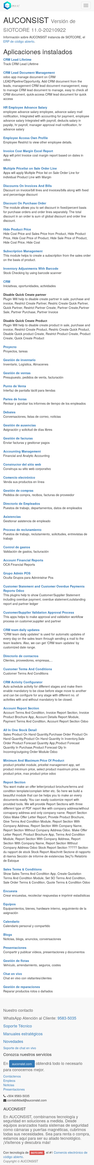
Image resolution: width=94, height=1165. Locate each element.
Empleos (9, 1080)
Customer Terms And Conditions (27, 669)
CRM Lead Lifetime (17, 59)
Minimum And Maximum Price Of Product (33, 760)
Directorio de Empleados (21, 503)
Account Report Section (21, 708)
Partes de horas (15, 399)
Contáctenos (12, 1076)
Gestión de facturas (18, 438)
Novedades (13, 1041)
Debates (9, 412)
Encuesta (10, 891)
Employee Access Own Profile (25, 138)
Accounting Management (22, 451)
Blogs (7, 934)
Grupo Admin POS (16, 573)
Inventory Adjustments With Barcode (30, 268)
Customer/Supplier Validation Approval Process (38, 612)
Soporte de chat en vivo (19, 1048)
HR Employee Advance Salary (25, 107)
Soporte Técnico (17, 1026)
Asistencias (12, 516)
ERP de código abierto (18, 41)
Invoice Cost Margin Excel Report (28, 151)
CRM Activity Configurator (22, 682)
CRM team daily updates (21, 630)
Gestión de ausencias (19, 425)
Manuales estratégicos (23, 1033)
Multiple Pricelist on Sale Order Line (30, 168)
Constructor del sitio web (22, 464)
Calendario (11, 921)
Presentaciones (14, 947)
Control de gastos (16, 547)
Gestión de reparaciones (21, 987)
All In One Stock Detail (20, 730)
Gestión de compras (18, 490)
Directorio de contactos (20, 656)
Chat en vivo (12, 973)
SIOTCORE (37, 1152)
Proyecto (10, 347)
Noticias (8, 1085)
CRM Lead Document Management (29, 72)
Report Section (14, 782)
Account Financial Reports (23, 560)
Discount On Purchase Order (24, 203)
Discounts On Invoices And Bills (27, 186)
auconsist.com (22, 1064)
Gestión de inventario (19, 360)
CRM (6, 281)
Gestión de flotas (16, 960)
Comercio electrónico (19, 477)
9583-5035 (66, 1018)
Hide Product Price (17, 229)
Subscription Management (23, 251)
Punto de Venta (14, 386)
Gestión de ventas (17, 373)
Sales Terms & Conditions (22, 869)
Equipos (9, 904)
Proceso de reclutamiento (22, 529)
